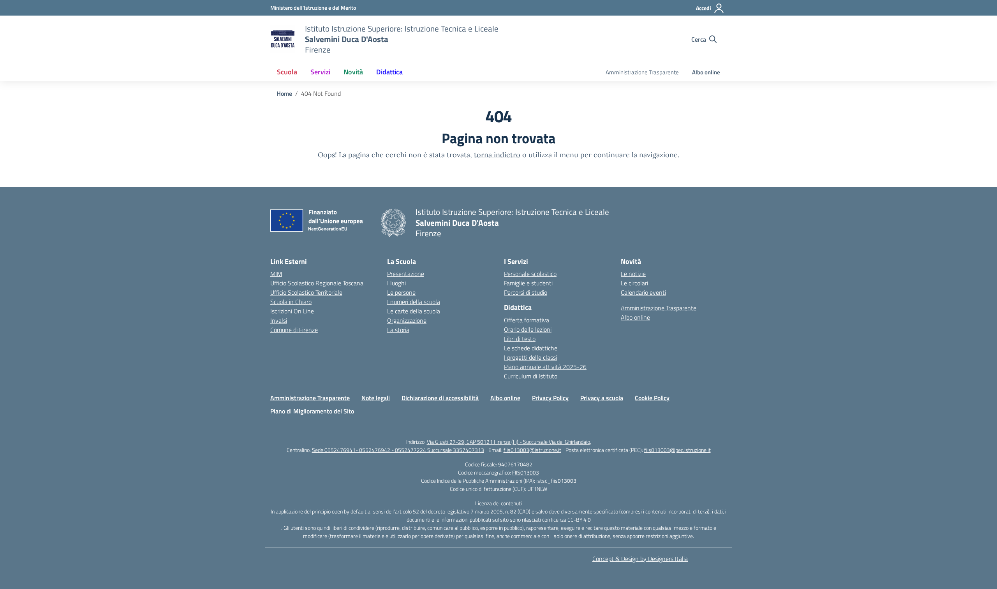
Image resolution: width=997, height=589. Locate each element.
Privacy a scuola (601, 398)
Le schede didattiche (530, 348)
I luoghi (396, 283)
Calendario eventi (643, 292)
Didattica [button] (389, 72)
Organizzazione (406, 320)
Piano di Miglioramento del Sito (312, 411)
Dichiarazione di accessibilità (440, 398)
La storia (398, 329)
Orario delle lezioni (527, 329)
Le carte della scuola (413, 311)
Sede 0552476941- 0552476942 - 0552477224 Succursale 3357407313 (398, 450)
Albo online (706, 72)
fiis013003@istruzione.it (532, 450)
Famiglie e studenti (528, 283)
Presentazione (405, 273)
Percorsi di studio (525, 292)
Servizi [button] (320, 72)
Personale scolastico (530, 273)
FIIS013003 (525, 472)
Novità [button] (353, 72)
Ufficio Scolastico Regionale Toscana (316, 283)
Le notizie (633, 273)
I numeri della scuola (413, 301)
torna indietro (497, 154)
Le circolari (634, 283)
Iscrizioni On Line (292, 311)
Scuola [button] (287, 72)
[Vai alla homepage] (282, 39)
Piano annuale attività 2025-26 (545, 366)
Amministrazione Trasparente (642, 72)
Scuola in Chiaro (291, 301)
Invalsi (278, 320)
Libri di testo (519, 338)
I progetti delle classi (530, 357)
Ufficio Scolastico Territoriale (306, 292)
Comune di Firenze (294, 329)
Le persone (401, 292)
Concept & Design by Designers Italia (640, 558)
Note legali (375, 398)
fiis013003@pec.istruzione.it (677, 450)
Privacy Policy (550, 398)
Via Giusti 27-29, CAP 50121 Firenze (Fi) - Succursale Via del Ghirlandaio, (509, 442)
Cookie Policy (652, 398)
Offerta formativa (526, 320)
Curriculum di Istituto (530, 376)
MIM (276, 273)
